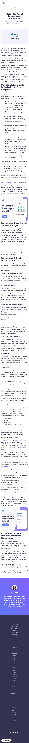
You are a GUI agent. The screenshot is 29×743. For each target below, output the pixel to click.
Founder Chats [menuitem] (14, 693)
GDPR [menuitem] (14, 726)
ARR (2, 288)
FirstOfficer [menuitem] (14, 657)
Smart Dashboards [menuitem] (15, 628)
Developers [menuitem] (14, 710)
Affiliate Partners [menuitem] (14, 680)
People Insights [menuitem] (14, 626)
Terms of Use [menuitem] (14, 724)
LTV (2, 339)
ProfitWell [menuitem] (14, 653)
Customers (14, 7)
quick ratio (5, 356)
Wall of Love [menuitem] (14, 676)
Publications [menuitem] (14, 686)
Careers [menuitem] (14, 672)
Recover (3, 440)
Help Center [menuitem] (14, 712)
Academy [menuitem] (14, 691)
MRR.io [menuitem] (14, 661)
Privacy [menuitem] (14, 720)
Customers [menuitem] (14, 674)
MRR (2, 276)
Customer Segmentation (8, 408)
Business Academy (18, 385)
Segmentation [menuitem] (14, 638)
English (13, 741)
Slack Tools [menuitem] (14, 645)
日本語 (16, 741)
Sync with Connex (6, 182)
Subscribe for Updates (15, 8)
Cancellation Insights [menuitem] (14, 632)
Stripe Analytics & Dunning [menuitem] (14, 664)
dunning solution (19, 440)
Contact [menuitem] (14, 682)
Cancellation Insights (7, 472)
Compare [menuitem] (14, 650)
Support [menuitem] (14, 707)
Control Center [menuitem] (14, 624)
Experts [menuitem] (14, 678)
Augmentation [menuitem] (14, 640)
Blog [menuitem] (14, 689)
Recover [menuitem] (14, 630)
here (2, 195)
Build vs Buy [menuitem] (14, 704)
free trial (14, 81)
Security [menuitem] (14, 722)
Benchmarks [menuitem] (14, 643)
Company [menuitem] (14, 667)
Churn (3, 326)
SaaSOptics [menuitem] (14, 659)
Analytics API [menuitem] (14, 647)
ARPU (3, 307)
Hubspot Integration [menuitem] (14, 622)
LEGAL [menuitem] (14, 717)
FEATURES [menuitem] (14, 619)
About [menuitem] (14, 670)
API (23, 237)
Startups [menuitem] (14, 699)
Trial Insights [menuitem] (14, 636)
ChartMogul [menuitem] (14, 655)
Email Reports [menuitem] (14, 634)
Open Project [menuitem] (14, 696)
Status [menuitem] (14, 714)
